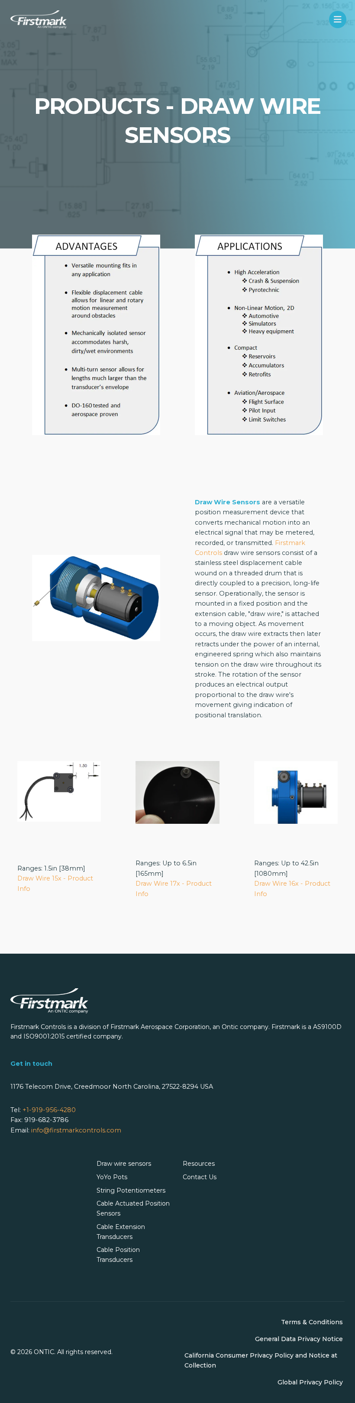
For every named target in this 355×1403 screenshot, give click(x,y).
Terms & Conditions (312, 1322)
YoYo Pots (112, 1177)
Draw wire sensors (124, 1164)
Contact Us (199, 1177)
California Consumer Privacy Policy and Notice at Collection (260, 1360)
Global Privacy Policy (310, 1382)
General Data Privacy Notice (299, 1339)
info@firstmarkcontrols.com (76, 1130)
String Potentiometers (131, 1190)
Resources (199, 1164)
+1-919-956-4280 (49, 1110)
